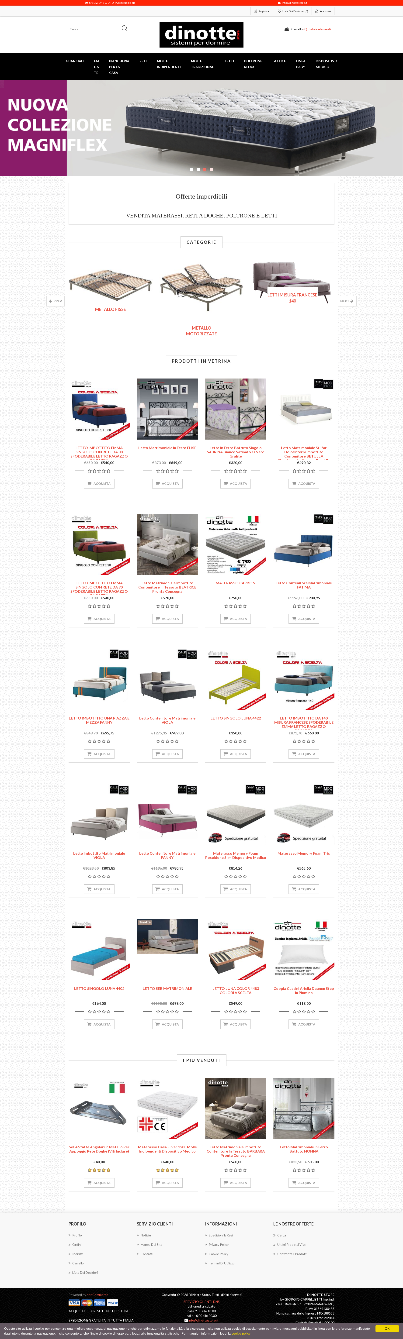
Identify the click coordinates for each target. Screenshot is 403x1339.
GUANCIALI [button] (75, 61)
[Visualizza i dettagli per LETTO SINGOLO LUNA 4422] (235, 679)
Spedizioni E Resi (221, 1235)
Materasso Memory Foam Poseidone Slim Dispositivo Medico (235, 855)
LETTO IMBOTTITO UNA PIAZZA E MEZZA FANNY (99, 720)
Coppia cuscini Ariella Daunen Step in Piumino (304, 990)
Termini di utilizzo (222, 1263)
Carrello (78, 1263)
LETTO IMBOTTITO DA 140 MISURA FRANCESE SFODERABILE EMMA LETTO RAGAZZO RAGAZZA (304, 724)
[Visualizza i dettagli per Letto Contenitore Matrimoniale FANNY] (167, 814)
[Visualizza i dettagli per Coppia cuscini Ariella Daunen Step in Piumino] (304, 950)
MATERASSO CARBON (235, 583)
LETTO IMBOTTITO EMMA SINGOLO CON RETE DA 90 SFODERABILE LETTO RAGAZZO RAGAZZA (99, 589)
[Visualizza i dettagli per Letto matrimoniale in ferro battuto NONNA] (304, 1108)
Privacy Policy (219, 1244)
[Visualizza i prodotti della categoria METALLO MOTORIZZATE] (201, 301)
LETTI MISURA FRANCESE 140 (292, 297)
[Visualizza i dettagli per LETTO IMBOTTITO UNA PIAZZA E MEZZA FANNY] (99, 679)
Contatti (147, 1254)
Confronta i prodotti (292, 1254)
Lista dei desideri (85, 1272)
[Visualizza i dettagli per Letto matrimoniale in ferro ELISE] (167, 409)
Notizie (146, 1235)
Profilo (77, 1235)
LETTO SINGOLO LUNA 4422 (236, 718)
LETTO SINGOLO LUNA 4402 (99, 988)
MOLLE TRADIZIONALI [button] (203, 64)
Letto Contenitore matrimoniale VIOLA (167, 720)
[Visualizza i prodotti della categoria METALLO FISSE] (111, 289)
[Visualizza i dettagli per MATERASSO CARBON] (235, 544)
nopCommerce (97, 1295)
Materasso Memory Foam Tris (304, 853)
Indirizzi (77, 1254)
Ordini (76, 1244)
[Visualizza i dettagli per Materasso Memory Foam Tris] (304, 814)
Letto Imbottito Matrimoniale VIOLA (99, 855)
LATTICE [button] (279, 61)
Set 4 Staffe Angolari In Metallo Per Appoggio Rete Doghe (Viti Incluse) (99, 1149)
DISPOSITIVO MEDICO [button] (326, 64)
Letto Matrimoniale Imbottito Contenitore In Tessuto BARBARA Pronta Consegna (236, 1151)
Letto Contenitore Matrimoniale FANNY (167, 855)
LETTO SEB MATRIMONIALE (167, 988)
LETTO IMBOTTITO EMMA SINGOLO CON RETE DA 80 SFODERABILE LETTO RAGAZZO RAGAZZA (99, 453)
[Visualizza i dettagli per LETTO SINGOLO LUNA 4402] (99, 950)
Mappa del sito (152, 1244)
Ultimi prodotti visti (291, 1244)
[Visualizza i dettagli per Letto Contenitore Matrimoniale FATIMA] (304, 544)
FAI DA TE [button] (96, 67)
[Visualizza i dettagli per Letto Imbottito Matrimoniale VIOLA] (99, 814)
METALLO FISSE (110, 309)
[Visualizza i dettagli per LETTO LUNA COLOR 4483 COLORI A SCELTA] (235, 950)
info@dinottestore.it (203, 1320)
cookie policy (241, 1333)
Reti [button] (143, 61)
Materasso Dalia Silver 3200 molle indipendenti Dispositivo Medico (167, 1149)
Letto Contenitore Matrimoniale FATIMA (304, 585)
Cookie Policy (218, 1254)
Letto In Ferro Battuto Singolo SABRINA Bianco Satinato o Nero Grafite (235, 451)
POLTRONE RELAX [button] (253, 64)
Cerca (281, 1235)
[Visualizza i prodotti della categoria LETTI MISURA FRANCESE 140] (292, 285)
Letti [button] (229, 61)
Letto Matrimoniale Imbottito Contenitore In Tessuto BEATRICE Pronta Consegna (167, 587)
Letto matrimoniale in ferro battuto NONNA (304, 1149)
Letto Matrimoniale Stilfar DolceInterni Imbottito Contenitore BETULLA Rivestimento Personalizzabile (304, 453)
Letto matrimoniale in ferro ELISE (167, 447)
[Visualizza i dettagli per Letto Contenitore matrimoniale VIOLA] (167, 679)
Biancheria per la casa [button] (119, 67)
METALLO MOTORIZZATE (201, 331)
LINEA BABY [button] (301, 64)
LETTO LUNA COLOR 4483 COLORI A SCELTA (235, 990)
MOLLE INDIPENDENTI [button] (169, 64)
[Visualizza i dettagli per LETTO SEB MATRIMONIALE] (167, 936)
